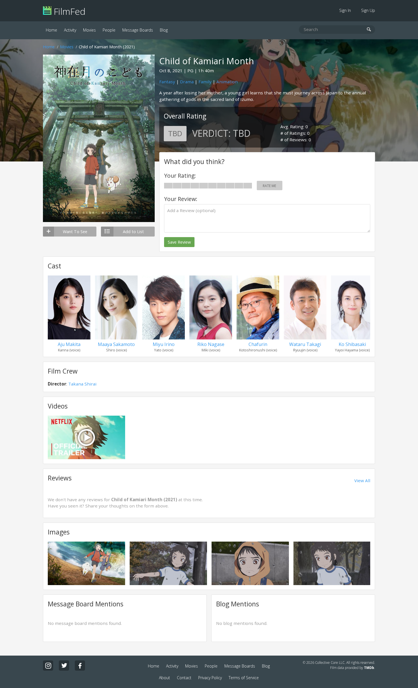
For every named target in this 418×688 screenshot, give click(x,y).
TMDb (369, 667)
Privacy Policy (210, 677)
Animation (227, 81)
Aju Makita (69, 344)
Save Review (179, 242)
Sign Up (368, 10)
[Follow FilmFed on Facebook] (80, 665)
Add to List (133, 231)
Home (51, 30)
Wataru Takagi (305, 344)
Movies (89, 30)
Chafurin (258, 344)
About (164, 677)
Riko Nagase (210, 344)
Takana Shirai (82, 384)
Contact (184, 677)
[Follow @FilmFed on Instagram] (48, 665)
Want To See (75, 231)
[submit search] (369, 29)
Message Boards (137, 30)
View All (362, 480)
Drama (187, 81)
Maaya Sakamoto (116, 344)
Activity (70, 30)
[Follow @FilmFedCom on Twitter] (64, 665)
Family (205, 81)
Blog (164, 30)
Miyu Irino (164, 344)
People (109, 30)
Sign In (345, 10)
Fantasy (167, 81)
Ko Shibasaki (352, 344)
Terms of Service (244, 677)
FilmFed (68, 11)
